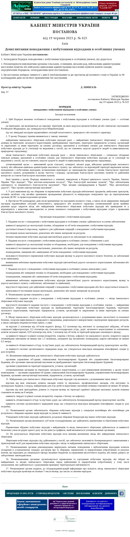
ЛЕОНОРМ (71, 530)
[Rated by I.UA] (59, 521)
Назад (65, 486)
